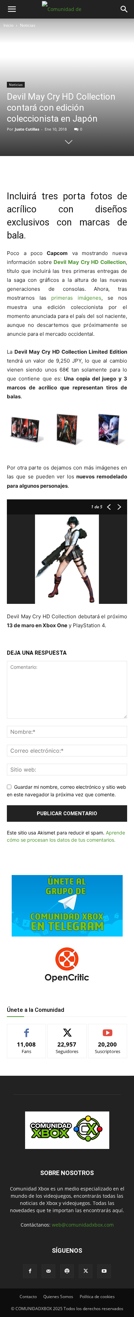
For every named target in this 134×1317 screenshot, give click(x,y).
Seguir (67, 1029)
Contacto (28, 1296)
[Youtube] (104, 1271)
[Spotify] (67, 1271)
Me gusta (26, 1029)
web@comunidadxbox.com (83, 1224)
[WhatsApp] (67, 170)
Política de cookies (97, 1296)
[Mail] (48, 1271)
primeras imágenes (73, 298)
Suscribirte (107, 1029)
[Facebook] (35, 170)
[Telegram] (83, 170)
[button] (12, 9)
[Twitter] (51, 170)
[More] (99, 170)
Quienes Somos (58, 1296)
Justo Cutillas (27, 129)
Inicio (8, 25)
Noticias (27, 25)
